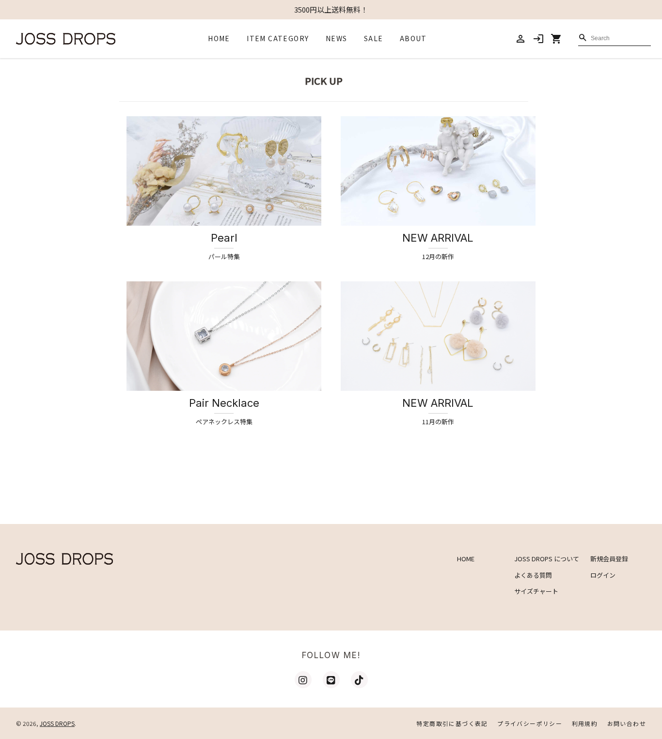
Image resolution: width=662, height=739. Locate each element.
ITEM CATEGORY (278, 38)
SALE (373, 38)
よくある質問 (533, 575)
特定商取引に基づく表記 (452, 723)
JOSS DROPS (57, 723)
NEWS (336, 38)
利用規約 (585, 723)
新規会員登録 (609, 558)
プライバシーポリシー (529, 723)
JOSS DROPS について (546, 558)
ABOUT (413, 38)
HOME (219, 38)
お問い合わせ (626, 723)
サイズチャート (536, 591)
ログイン (602, 575)
